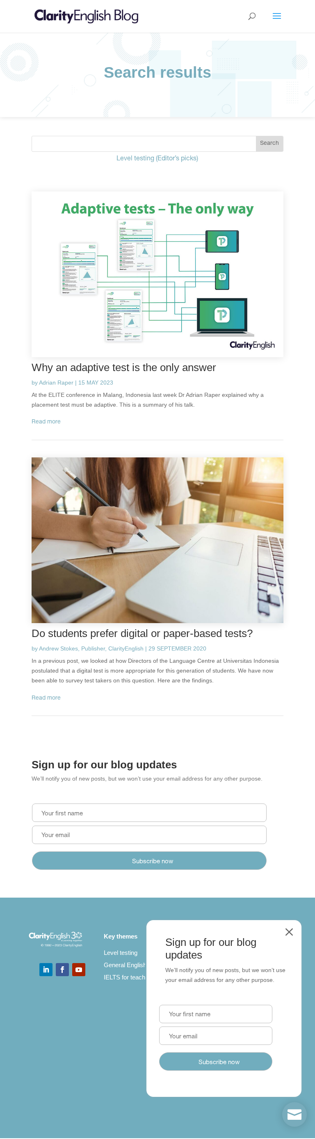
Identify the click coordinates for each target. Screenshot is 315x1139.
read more (46, 422)
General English (125, 964)
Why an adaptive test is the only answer (124, 367)
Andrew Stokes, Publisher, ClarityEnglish (91, 648)
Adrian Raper (56, 382)
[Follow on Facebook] (62, 969)
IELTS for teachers (129, 977)
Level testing (120, 952)
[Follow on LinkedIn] (45, 969)
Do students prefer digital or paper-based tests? (142, 633)
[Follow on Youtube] (78, 969)
